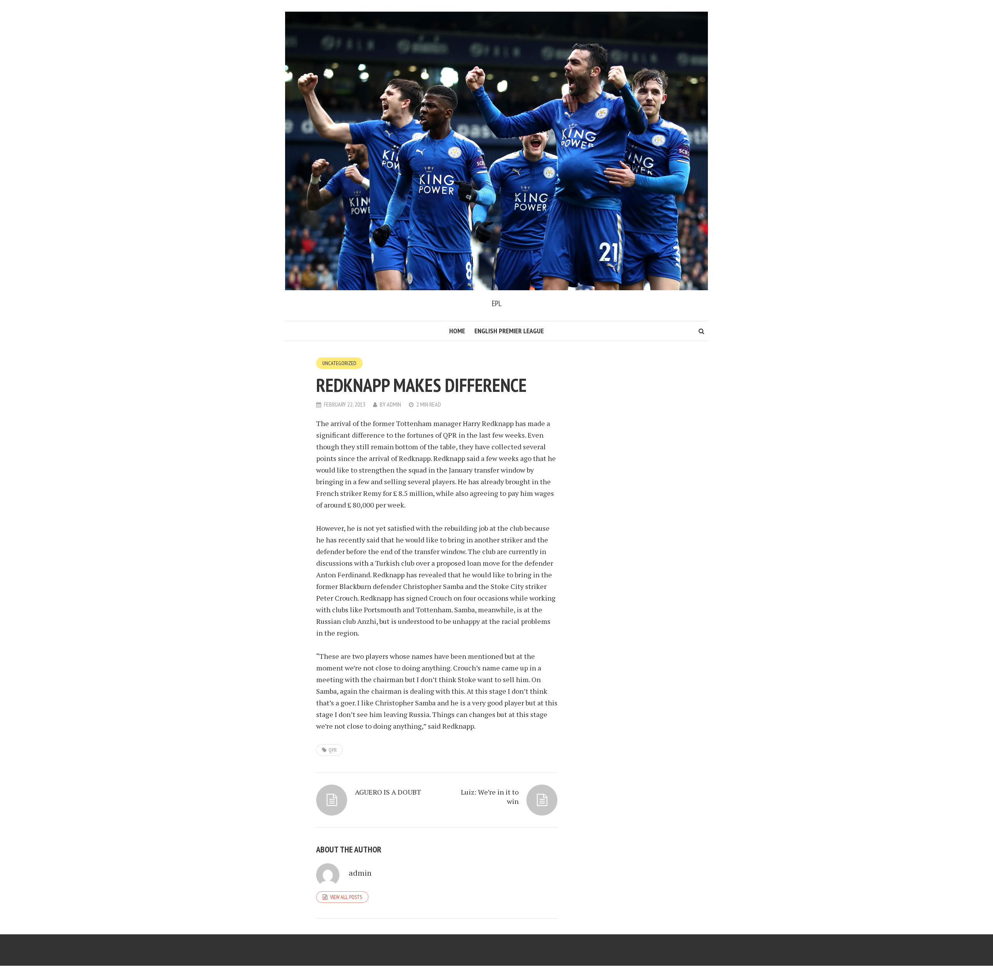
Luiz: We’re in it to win (490, 796)
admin (394, 404)
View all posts (346, 897)
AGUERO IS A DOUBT (388, 792)
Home (457, 330)
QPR (333, 750)
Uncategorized (339, 363)
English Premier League (509, 330)
